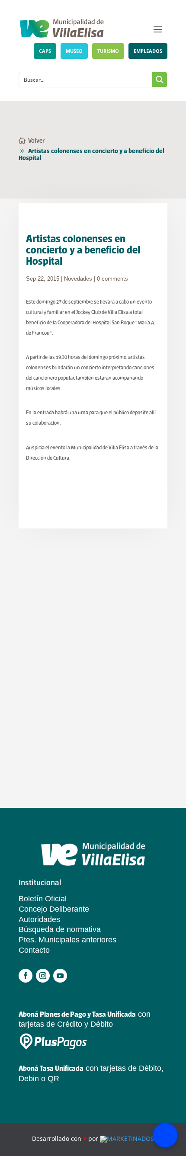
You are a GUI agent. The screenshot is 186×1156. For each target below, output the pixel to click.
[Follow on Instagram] (43, 976)
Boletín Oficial (43, 898)
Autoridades (39, 919)
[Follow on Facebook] (25, 976)
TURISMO (108, 51)
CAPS (45, 51)
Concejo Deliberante (54, 909)
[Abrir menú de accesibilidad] (165, 1135)
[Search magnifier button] (159, 79)
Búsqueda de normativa (60, 929)
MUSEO (74, 51)
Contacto (34, 950)
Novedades (78, 278)
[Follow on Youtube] (60, 976)
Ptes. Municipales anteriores (67, 939)
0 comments (112, 278)
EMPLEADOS (148, 51)
